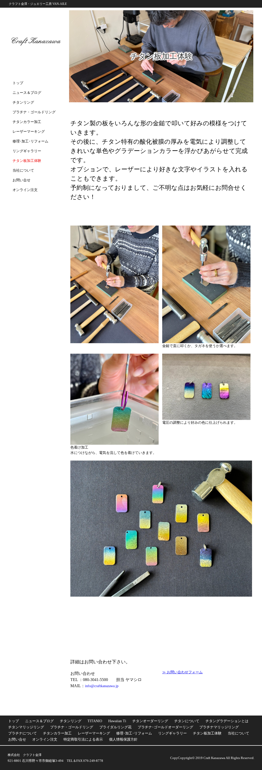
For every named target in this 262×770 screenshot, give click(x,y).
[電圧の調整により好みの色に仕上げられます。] (206, 387)
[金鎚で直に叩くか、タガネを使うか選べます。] (206, 284)
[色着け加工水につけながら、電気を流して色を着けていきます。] (114, 399)
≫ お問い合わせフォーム (182, 672)
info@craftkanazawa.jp (101, 686)
